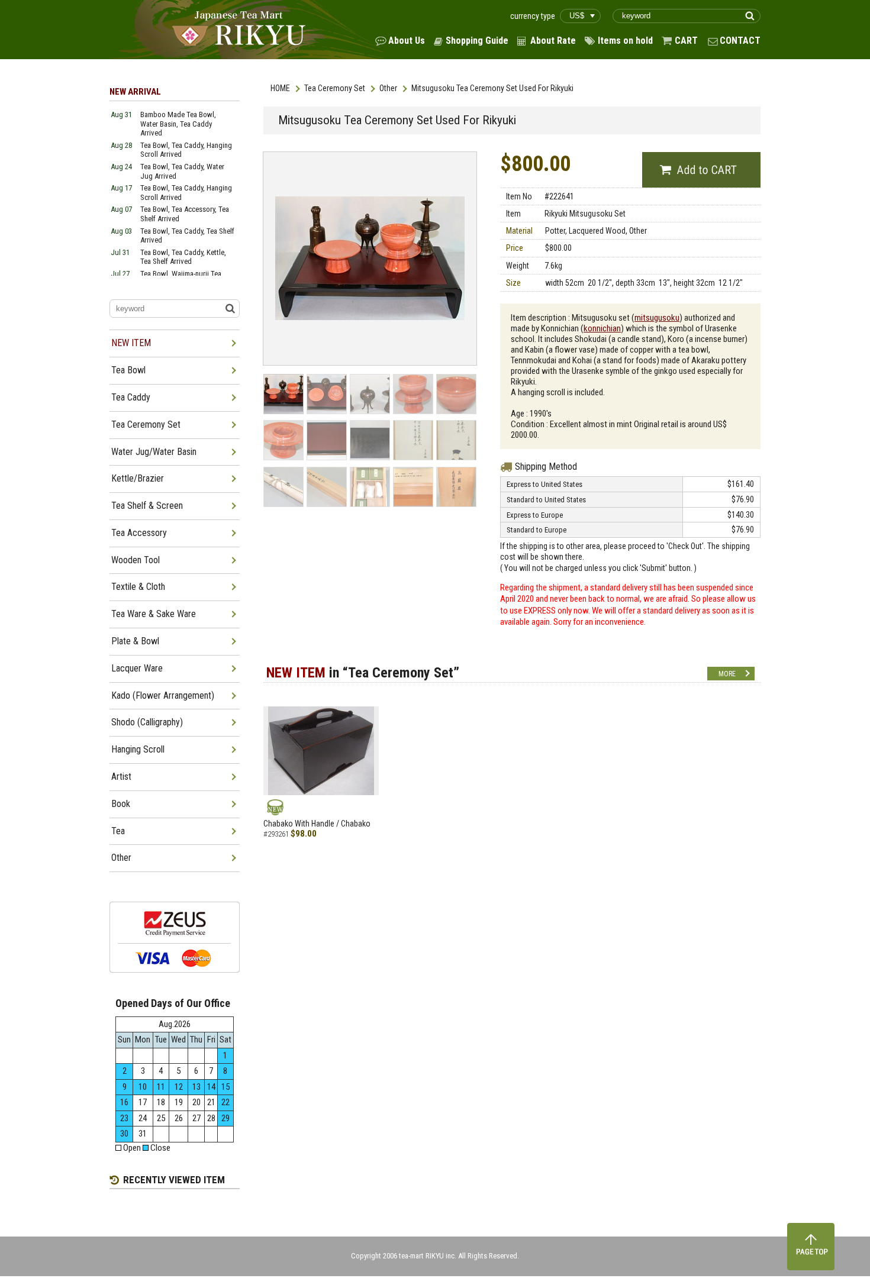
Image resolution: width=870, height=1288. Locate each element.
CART (686, 40)
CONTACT (740, 40)
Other (388, 88)
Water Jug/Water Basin (153, 451)
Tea (118, 831)
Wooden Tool (135, 560)
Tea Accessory (139, 532)
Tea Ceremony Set (334, 88)
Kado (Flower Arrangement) (162, 695)
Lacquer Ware (137, 668)
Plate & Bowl (135, 641)
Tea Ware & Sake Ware (153, 613)
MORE (727, 674)
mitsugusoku (656, 317)
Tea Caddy (130, 397)
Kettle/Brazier (137, 478)
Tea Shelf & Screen (147, 505)
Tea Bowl (128, 370)
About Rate (553, 40)
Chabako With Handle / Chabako (316, 823)
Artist (121, 776)
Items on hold (625, 40)
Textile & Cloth (138, 586)
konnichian (602, 328)
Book (120, 803)
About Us (406, 40)
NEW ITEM (131, 342)
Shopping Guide (477, 40)
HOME (280, 88)
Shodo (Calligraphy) (147, 722)
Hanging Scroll (138, 749)
